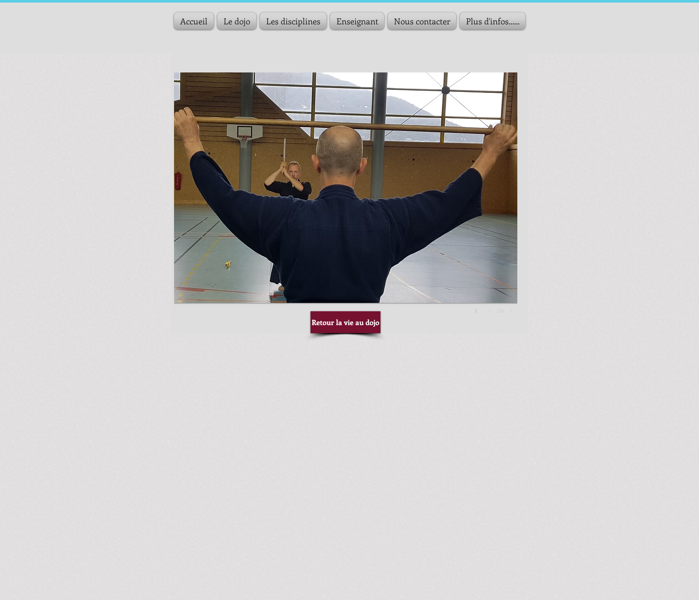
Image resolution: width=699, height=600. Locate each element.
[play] (477, 309)
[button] (345, 200)
